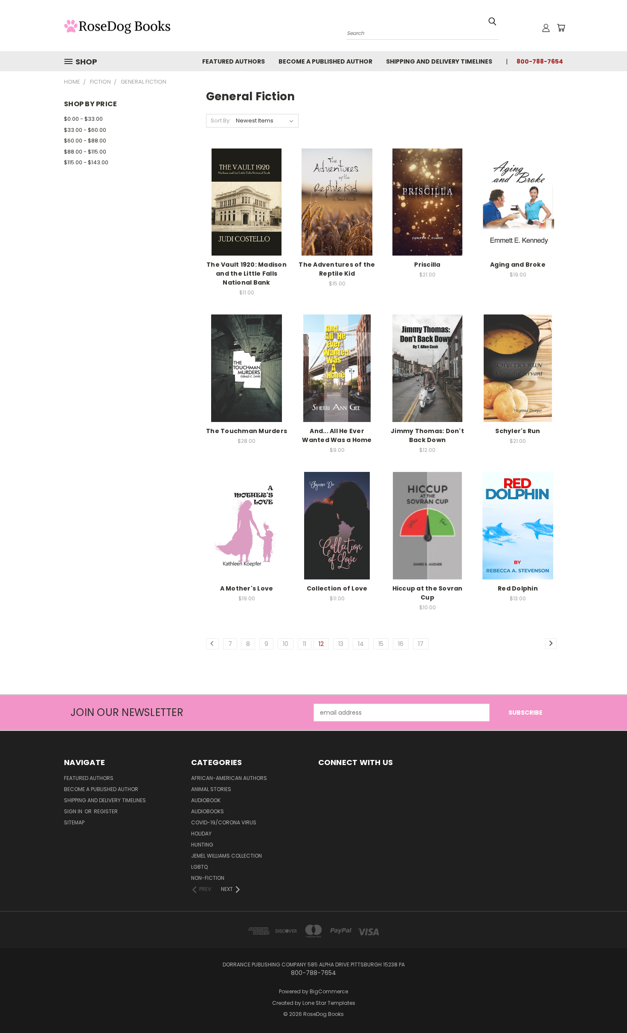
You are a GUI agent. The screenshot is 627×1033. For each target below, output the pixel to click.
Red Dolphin (518, 588)
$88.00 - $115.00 (85, 152)
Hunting (202, 844)
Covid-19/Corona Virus (223, 822)
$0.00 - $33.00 (83, 119)
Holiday (201, 833)
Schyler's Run (517, 431)
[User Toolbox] (546, 27)
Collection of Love (337, 588)
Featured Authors (233, 61)
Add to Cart (246, 208)
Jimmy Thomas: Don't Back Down (427, 435)
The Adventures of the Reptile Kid (337, 269)
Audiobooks (207, 811)
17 (421, 644)
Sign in (74, 811)
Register (106, 811)
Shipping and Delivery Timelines (439, 61)
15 (380, 644)
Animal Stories (211, 789)
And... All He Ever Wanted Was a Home (337, 435)
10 (285, 644)
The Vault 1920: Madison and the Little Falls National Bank (246, 273)
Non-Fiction (207, 878)
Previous (604, 1006)
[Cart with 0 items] (561, 27)
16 (400, 644)
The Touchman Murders (246, 431)
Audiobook (206, 800)
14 (361, 644)
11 (304, 644)
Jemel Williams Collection (226, 855)
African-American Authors (229, 778)
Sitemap (74, 822)
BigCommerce (329, 991)
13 (340, 644)
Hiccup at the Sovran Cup (427, 593)
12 (321, 644)
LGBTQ (199, 866)
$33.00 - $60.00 (85, 130)
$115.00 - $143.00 (86, 162)
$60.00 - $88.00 (85, 141)
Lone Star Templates (328, 1003)
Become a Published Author (325, 61)
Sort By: (221, 120)
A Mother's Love (246, 588)
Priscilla (427, 264)
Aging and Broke (518, 264)
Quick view (246, 192)
